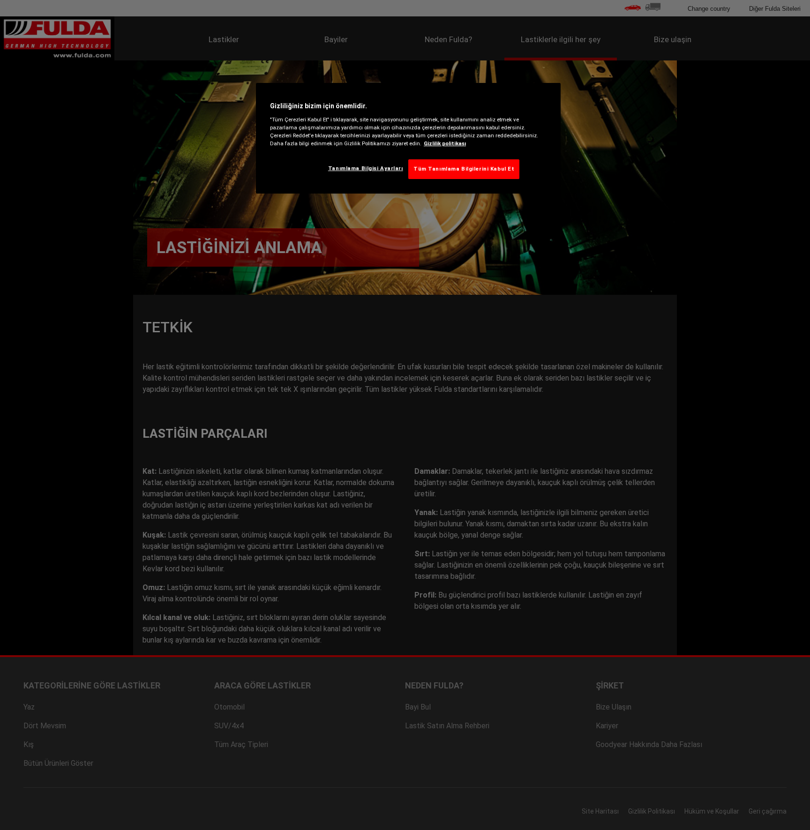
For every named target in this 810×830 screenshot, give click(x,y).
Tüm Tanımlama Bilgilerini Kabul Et (463, 168)
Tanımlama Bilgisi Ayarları (365, 168)
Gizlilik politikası (445, 143)
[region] (408, 138)
